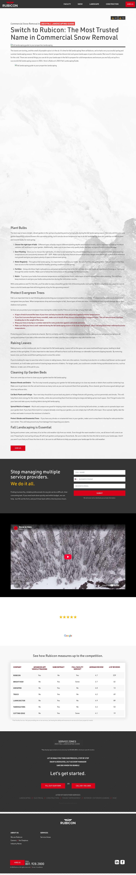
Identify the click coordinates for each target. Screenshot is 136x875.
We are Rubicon (16, 837)
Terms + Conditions (37, 867)
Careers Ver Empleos (19, 840)
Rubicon (14, 367)
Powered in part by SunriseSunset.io (68, 803)
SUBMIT (100, 493)
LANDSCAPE (94, 4)
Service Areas (45, 837)
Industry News (16, 844)
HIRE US (130, 4)
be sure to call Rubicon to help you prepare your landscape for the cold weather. (75, 439)
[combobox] (76, 479)
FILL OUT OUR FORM (53, 786)
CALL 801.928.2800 (83, 786)
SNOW (80, 4)
